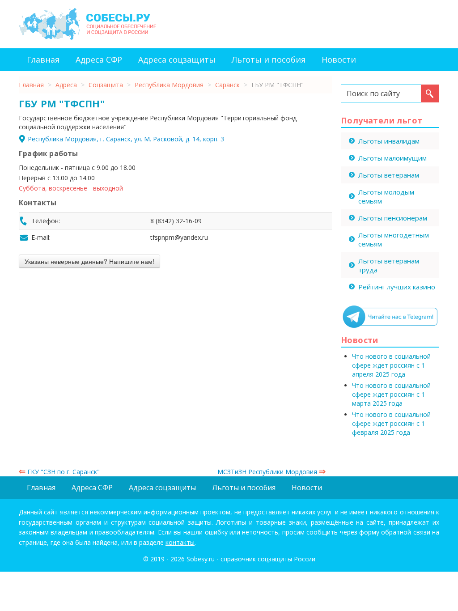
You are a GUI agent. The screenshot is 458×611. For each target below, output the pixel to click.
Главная (43, 59)
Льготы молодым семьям (386, 196)
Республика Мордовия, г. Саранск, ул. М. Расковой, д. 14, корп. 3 (126, 139)
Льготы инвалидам (389, 140)
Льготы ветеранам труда (388, 265)
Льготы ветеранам (388, 174)
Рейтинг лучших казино (396, 286)
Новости (339, 59)
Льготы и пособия (268, 59)
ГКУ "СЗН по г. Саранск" (59, 471)
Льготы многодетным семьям (393, 239)
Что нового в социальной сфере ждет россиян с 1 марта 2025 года (391, 394)
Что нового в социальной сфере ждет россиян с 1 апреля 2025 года (391, 365)
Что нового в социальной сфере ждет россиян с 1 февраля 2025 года (391, 423)
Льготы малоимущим (392, 157)
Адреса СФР (99, 59)
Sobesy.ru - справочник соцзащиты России (251, 559)
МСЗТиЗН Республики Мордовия (271, 471)
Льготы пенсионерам (392, 217)
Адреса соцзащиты (177, 59)
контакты (180, 542)
